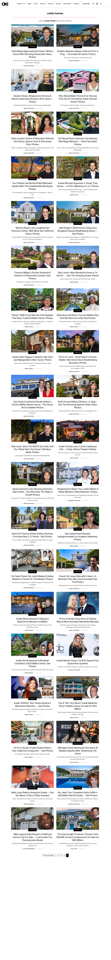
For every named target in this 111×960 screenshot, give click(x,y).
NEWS (29, 4)
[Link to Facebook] (93, 3)
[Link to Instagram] (97, 3)
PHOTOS (50, 4)
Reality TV (21, 4)
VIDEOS (58, 4)
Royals (42, 4)
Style (36, 4)
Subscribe (86, 4)
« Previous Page (48, 855)
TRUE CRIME (67, 4)
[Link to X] (101, 3)
